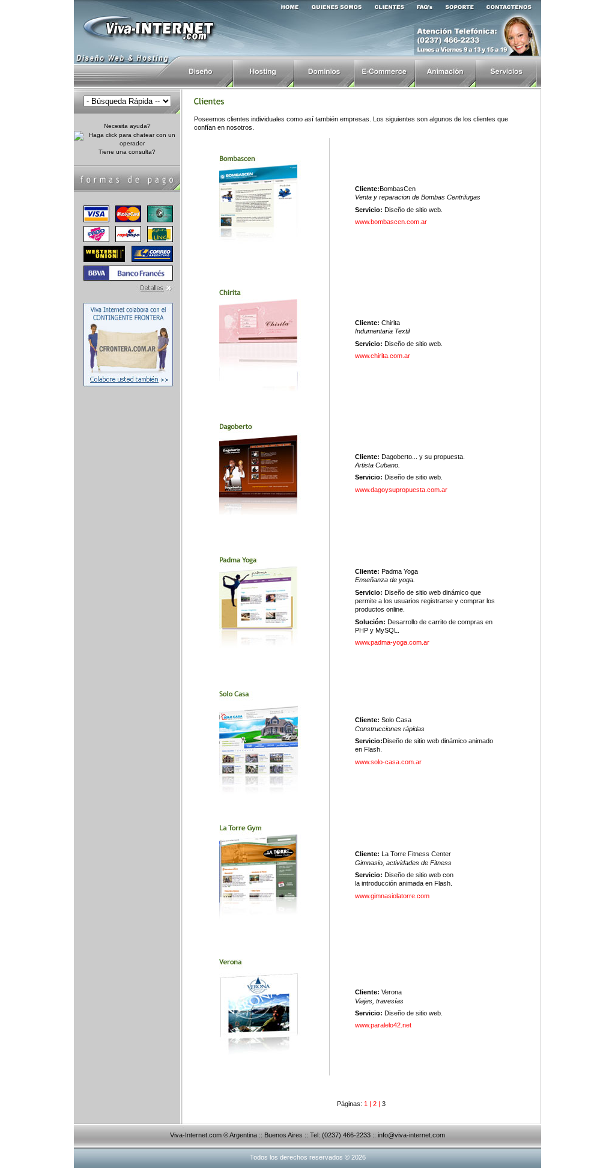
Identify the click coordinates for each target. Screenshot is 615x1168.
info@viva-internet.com (411, 1135)
